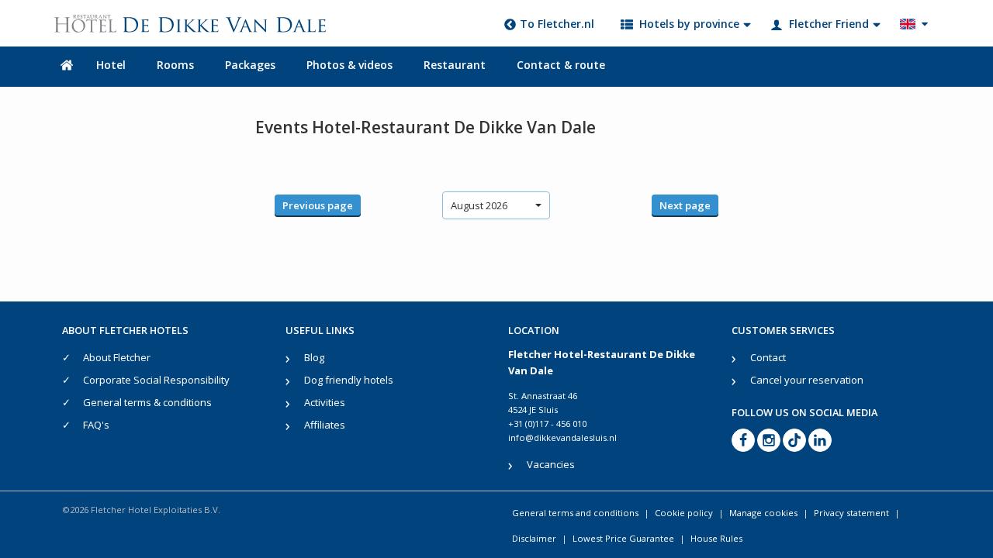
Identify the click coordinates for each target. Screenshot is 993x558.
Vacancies (551, 464)
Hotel (111, 64)
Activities (324, 402)
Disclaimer (534, 538)
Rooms (175, 64)
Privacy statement (851, 512)
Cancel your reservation (806, 380)
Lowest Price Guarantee (623, 538)
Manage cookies (763, 512)
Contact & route (561, 64)
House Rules (716, 538)
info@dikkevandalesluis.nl (562, 437)
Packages (250, 64)
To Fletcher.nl (557, 23)
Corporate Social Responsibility (156, 380)
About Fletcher (117, 357)
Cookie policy (684, 512)
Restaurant (455, 64)
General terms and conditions (575, 512)
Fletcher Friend (829, 23)
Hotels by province (689, 23)
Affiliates (324, 425)
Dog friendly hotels (348, 380)
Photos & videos (349, 64)
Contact (768, 357)
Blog (314, 357)
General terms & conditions (147, 402)
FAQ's (96, 425)
